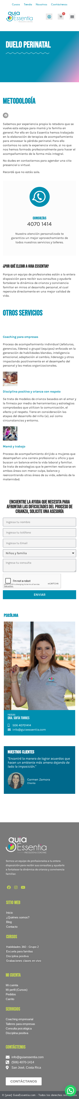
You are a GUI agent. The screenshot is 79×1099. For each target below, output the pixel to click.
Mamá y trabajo (14, 446)
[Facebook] (9, 887)
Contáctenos (59, 4)
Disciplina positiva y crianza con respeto (32, 391)
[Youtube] (23, 887)
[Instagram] (16, 887)
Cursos (16, 4)
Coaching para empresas (20, 337)
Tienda (28, 4)
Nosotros (41, 4)
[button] (72, 17)
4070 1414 (39, 223)
